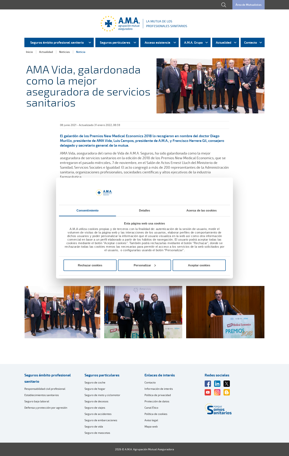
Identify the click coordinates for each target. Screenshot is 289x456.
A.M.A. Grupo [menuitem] (193, 42)
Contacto (150, 382)
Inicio (29, 52)
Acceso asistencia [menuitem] (157, 42)
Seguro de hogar (95, 389)
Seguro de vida (94, 426)
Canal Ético (151, 407)
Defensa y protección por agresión (45, 407)
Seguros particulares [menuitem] (115, 42)
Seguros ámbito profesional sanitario (47, 378)
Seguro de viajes (95, 407)
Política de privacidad (157, 395)
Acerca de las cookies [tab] (201, 210)
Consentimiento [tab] (87, 210)
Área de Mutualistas (248, 4)
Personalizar (142, 265)
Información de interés (158, 389)
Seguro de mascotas (97, 433)
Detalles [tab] (144, 210)
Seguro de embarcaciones (101, 420)
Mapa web (151, 426)
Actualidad (46, 52)
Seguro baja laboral (36, 401)
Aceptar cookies (199, 265)
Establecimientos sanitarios (41, 395)
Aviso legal (151, 420)
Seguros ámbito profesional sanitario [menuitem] (57, 42)
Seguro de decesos (96, 401)
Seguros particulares (102, 375)
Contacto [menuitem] (250, 42)
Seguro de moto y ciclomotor (102, 395)
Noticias (64, 52)
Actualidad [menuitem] (223, 42)
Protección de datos (156, 401)
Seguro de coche (95, 382)
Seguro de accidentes (98, 414)
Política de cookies (155, 414)
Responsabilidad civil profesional (44, 389)
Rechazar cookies (90, 265)
